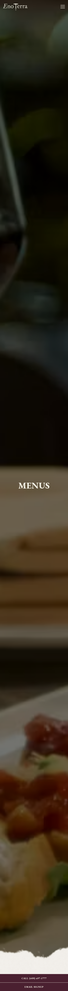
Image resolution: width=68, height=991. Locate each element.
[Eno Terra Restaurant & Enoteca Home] (15, 6)
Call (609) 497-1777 (34, 978)
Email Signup (34, 986)
